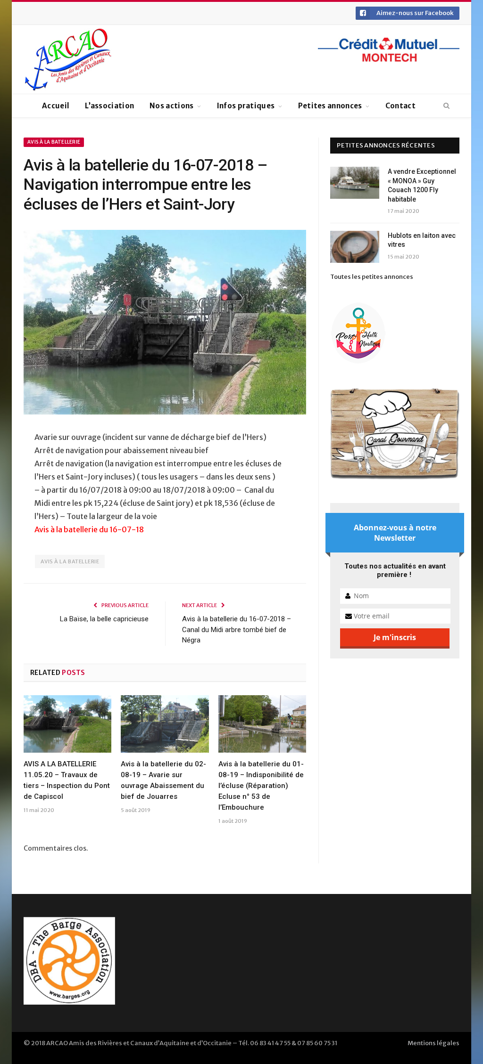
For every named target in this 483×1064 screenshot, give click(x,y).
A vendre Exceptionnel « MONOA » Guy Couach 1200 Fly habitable (422, 185)
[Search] (446, 106)
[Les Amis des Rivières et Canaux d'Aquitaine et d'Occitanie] (68, 59)
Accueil (55, 105)
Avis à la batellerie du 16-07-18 (89, 529)
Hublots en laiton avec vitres (422, 240)
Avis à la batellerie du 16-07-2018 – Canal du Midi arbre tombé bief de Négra (236, 629)
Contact (400, 105)
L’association (109, 105)
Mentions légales (433, 1043)
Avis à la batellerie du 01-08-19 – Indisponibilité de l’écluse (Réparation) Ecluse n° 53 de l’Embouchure (261, 786)
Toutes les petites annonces (371, 277)
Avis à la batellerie (53, 142)
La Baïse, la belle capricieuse (104, 619)
